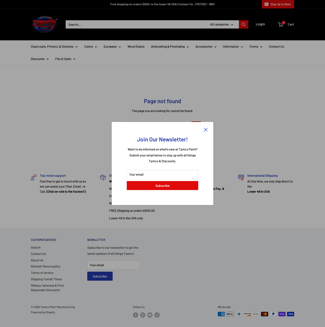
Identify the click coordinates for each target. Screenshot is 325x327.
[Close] (206, 129)
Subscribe (163, 185)
